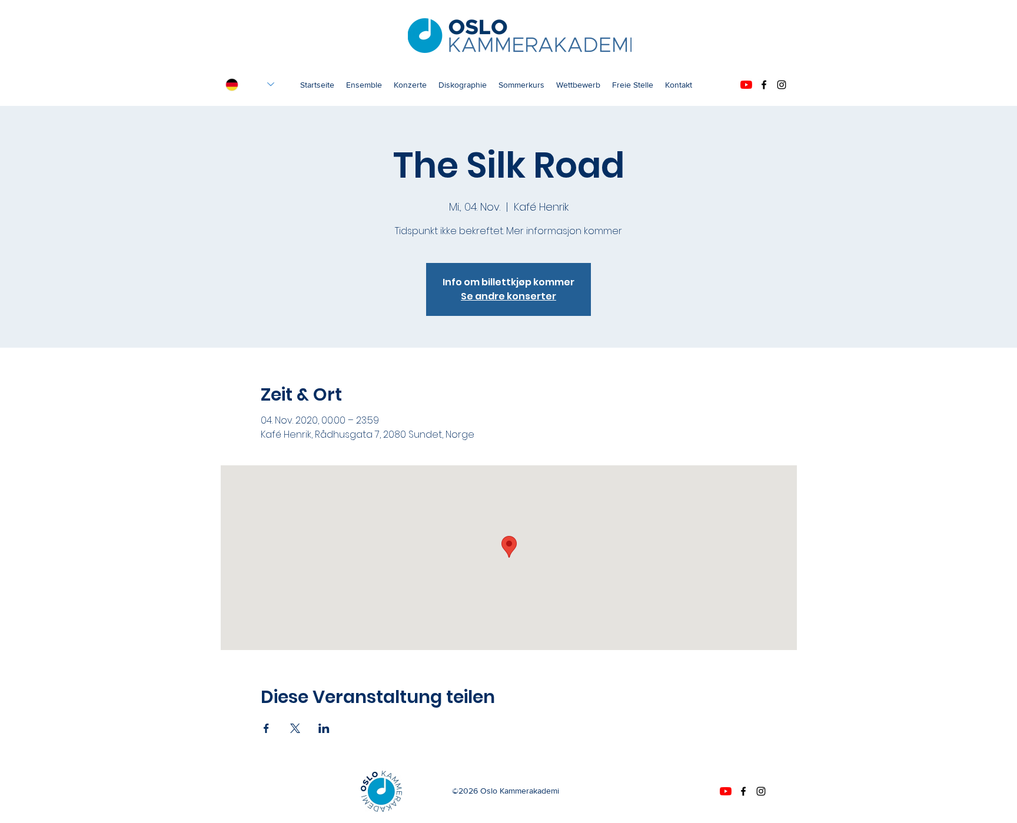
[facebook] (764, 85)
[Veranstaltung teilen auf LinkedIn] (324, 728)
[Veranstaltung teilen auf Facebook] (266, 728)
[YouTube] (746, 85)
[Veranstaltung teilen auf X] (295, 728)
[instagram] (781, 85)
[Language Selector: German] (249, 84)
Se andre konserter (508, 296)
